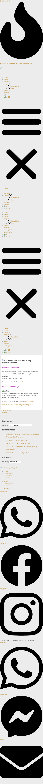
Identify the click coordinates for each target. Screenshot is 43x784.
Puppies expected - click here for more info (16, 63)
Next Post (5, 413)
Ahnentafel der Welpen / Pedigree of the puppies (17, 405)
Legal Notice (8, 232)
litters (12, 88)
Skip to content (5, 1)
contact (6, 92)
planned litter (15, 86)
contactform (29, 401)
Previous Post (6, 410)
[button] (10, 84)
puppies (6, 84)
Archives (5, 461)
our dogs (7, 81)
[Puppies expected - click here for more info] (21, 58)
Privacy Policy (8, 230)
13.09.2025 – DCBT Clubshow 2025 (18, 443)
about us (7, 90)
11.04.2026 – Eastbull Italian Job (16, 440)
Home (6, 77)
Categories (5, 425)
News (6, 79)
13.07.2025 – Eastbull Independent (17, 453)
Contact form (26, 382)
